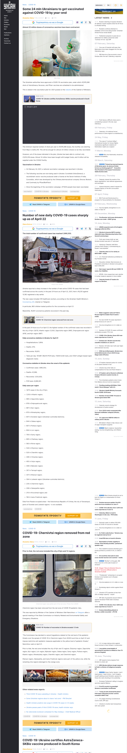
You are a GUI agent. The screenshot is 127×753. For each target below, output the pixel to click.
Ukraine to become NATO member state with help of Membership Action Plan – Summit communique (108, 234)
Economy (7, 24)
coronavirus (28, 509)
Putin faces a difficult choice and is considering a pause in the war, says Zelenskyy (107, 121)
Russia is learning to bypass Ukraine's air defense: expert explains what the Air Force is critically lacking (109, 23)
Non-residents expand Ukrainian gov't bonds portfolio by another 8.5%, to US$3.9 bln (108, 550)
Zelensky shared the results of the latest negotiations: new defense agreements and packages (108, 181)
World (6, 27)
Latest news (102, 18)
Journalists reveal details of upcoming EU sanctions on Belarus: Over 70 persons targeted (109, 650)
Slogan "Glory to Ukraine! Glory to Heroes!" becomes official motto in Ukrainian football (108, 569)
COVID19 (38, 509)
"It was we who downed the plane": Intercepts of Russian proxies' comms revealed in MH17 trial (108, 693)
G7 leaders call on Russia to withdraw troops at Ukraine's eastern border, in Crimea (109, 374)
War (5, 18)
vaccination (28, 191)
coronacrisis (74, 191)
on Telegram (79, 612)
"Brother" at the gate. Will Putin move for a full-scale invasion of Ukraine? (107, 562)
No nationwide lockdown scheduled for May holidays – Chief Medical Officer (53, 712)
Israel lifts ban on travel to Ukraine (110, 538)
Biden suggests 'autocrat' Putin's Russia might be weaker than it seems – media (107, 314)
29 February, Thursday (105, 175)
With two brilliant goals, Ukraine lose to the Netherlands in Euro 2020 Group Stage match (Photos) (109, 353)
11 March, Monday (103, 151)
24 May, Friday (101, 137)
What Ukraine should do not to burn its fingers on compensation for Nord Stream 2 (109, 497)
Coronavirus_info (29, 302)
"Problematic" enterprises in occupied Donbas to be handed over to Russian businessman (108, 577)
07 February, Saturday (105, 43)
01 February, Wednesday (106, 204)
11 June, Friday (101, 519)
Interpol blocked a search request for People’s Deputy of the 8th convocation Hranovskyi (108, 188)
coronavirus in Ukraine (59, 191)
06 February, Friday (103, 128)
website (68, 90)
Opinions (6, 35)
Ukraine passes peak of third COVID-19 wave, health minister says (49, 707)
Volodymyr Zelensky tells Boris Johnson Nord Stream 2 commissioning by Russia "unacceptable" (107, 246)
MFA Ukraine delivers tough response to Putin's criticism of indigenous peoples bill (109, 667)
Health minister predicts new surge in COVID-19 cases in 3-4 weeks (50, 703)
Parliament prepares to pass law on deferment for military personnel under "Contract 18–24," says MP (108, 37)
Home (6, 15)
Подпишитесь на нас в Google (49, 22)
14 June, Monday (102, 223)
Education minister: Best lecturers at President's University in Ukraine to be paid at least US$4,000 (108, 263)
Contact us (7, 43)
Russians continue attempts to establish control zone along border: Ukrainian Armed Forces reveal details (109, 30)
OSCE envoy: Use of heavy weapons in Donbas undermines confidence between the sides (109, 717)
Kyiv (5, 29)
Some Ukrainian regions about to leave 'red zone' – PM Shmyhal (48, 698)
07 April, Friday (101, 194)
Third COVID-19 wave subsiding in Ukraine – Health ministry (47, 694)
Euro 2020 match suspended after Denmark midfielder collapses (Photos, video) (108, 412)
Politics (6, 22)
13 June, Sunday (102, 359)
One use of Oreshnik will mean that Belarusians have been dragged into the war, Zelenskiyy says (108, 49)
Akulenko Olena (28, 18)
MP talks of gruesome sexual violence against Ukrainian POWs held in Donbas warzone (108, 599)
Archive (6, 38)
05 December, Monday (105, 213)
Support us (109, 11)
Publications (7, 32)
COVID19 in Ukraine (42, 191)
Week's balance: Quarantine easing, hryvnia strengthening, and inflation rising (108, 430)
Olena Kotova (27, 224)
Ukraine (6, 20)
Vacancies (7, 41)
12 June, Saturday (103, 401)
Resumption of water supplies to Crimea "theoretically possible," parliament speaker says (108, 543)
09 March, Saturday (103, 160)
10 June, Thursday (103, 656)
